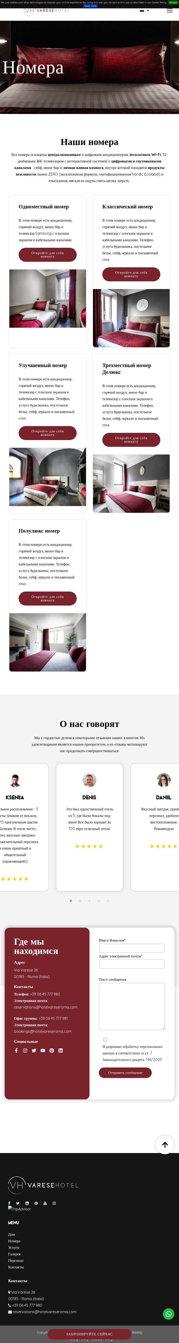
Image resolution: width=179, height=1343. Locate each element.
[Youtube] (43, 1050)
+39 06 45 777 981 (53, 1018)
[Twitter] (34, 1050)
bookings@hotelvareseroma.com (43, 1031)
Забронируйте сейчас (89, 1334)
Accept (173, 2)
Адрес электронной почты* (120, 956)
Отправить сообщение (125, 1072)
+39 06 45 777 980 (45, 994)
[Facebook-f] (16, 1050)
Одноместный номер (44, 207)
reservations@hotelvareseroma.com (45, 1007)
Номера (14, 1241)
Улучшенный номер (43, 365)
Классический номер (127, 207)
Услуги (13, 1247)
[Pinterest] (51, 1050)
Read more (90, 5)
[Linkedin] (60, 1050)
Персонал (16, 1260)
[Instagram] (25, 1050)
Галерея (14, 1254)
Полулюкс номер (39, 531)
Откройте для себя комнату (47, 254)
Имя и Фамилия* (112, 940)
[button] (144, 10)
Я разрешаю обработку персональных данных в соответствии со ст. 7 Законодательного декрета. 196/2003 (133, 1053)
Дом (11, 1234)
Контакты (16, 1267)
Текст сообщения (112, 979)
